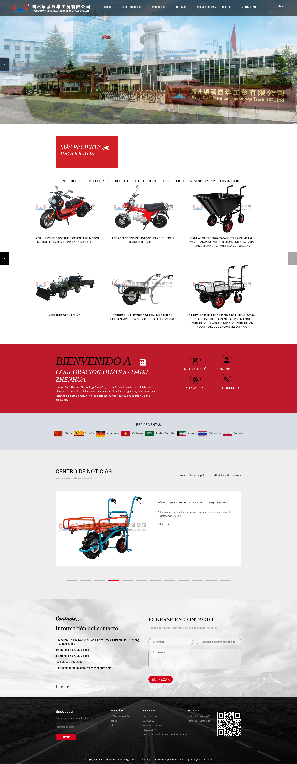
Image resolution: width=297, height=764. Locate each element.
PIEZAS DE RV (156, 181)
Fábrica (113, 720)
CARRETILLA (96, 181)
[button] (4, 64)
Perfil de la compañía (120, 716)
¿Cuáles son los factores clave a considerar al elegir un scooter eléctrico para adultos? (218, 502)
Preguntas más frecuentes (214, 6)
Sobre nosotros (131, 6)
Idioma (281, 6)
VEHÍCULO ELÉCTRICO (126, 181)
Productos (158, 6)
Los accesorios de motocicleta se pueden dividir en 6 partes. (70, 240)
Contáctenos (249, 6)
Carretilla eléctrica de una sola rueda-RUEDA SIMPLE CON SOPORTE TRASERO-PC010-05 (70, 317)
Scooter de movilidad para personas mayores (207, 181)
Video (112, 725)
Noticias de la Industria (228, 475)
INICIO (107, 6)
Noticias (181, 6)
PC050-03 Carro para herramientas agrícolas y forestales (226, 317)
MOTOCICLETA (71, 181)
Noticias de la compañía (193, 475)
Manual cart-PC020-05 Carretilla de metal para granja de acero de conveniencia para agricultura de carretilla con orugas (148, 241)
